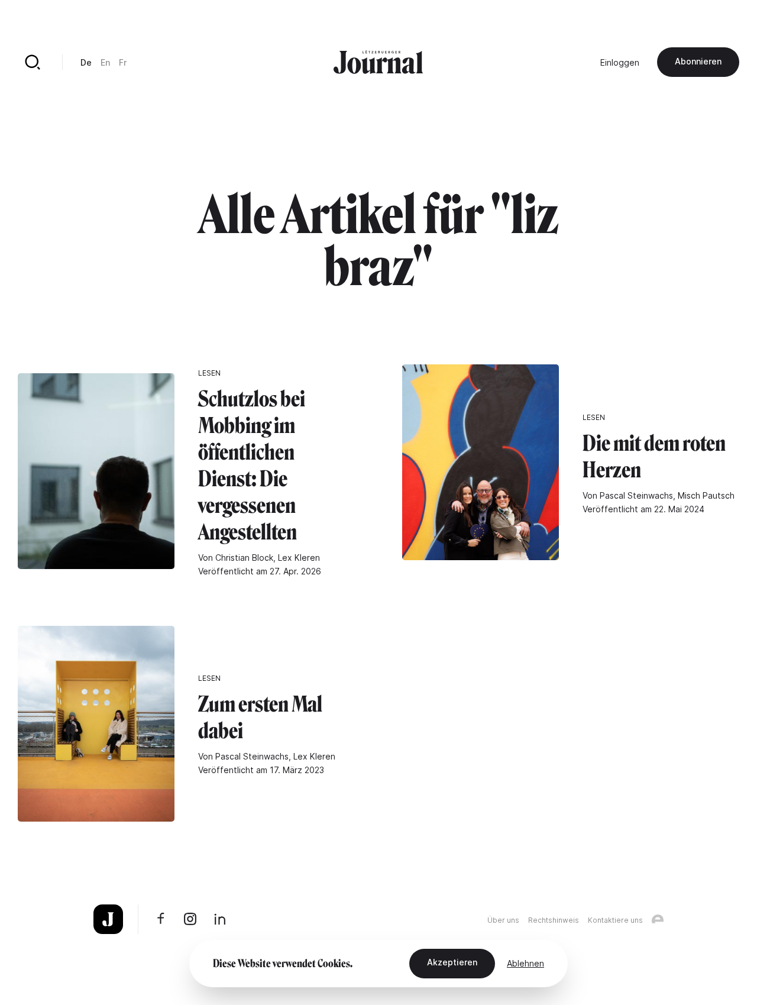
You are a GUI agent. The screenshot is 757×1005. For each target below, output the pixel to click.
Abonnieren (698, 61)
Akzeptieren (452, 962)
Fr (123, 62)
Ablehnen (525, 963)
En (105, 62)
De (86, 62)
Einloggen (619, 62)
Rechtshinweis (553, 920)
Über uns (503, 920)
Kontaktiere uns (615, 920)
